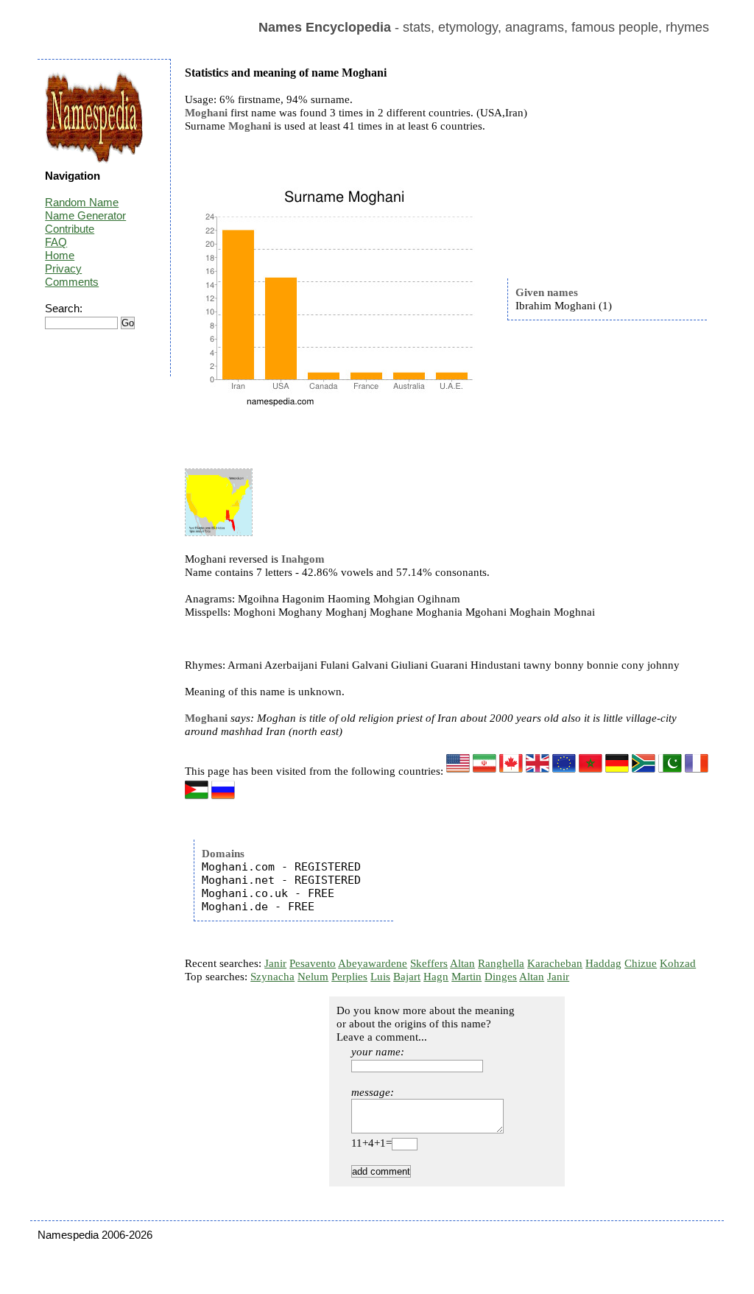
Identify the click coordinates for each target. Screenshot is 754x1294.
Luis (380, 976)
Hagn (435, 976)
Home (59, 255)
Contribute (69, 228)
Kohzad (678, 963)
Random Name (82, 202)
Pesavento (312, 963)
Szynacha (272, 976)
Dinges (501, 976)
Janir (275, 963)
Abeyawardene (372, 963)
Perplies (349, 976)
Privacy (63, 268)
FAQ (56, 242)
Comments (72, 281)
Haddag (603, 963)
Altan (462, 963)
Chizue (640, 963)
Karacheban (554, 963)
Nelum (312, 976)
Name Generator (85, 215)
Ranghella (501, 963)
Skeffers (429, 963)
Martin (466, 976)
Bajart (406, 976)
